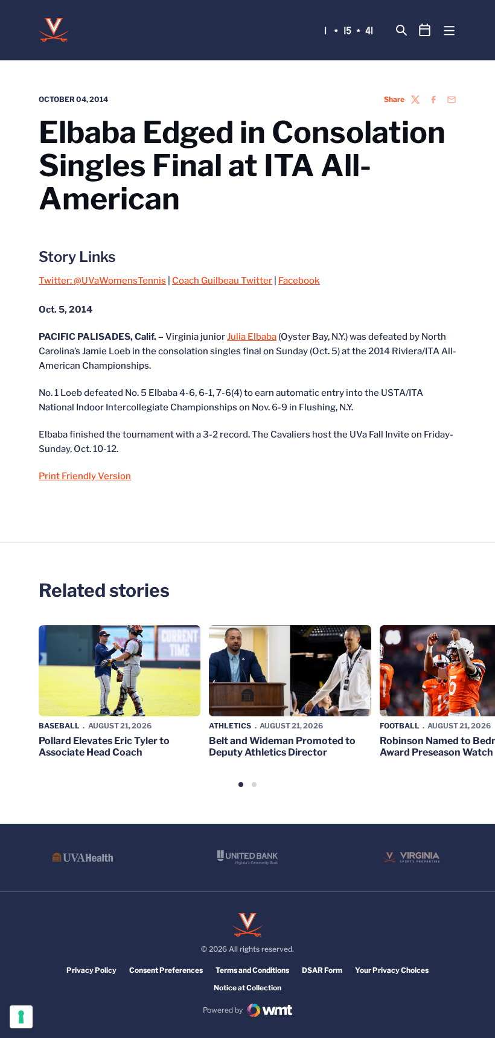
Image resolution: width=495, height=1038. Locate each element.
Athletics (230, 725)
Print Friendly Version (85, 476)
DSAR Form (322, 970)
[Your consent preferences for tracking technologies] (21, 1016)
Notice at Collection (247, 987)
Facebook (299, 280)
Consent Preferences (166, 970)
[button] (240, 784)
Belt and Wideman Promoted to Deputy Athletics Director (282, 746)
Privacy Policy (91, 970)
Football (400, 725)
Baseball (59, 725)
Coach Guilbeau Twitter (222, 280)
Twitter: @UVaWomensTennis (102, 280)
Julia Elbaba (251, 336)
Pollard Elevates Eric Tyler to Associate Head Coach (104, 746)
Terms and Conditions (252, 970)
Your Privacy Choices (392, 970)
